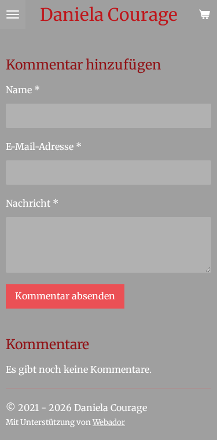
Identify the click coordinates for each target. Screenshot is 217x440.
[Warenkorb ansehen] (204, 14)
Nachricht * (32, 203)
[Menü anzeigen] (12, 14)
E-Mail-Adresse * (44, 146)
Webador (109, 422)
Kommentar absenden (65, 296)
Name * (23, 90)
